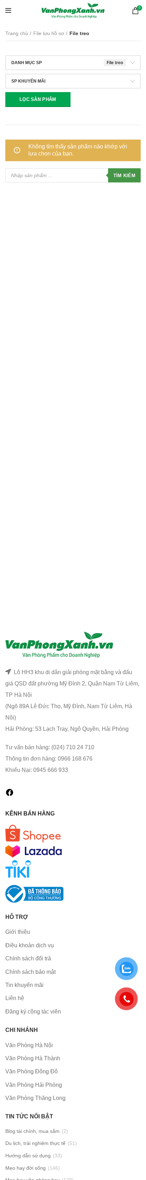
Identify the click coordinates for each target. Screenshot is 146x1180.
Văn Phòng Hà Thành (32, 1058)
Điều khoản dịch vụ (29, 945)
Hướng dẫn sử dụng (28, 1155)
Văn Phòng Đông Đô (31, 1071)
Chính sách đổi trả (28, 958)
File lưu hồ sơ (48, 33)
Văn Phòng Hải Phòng (33, 1085)
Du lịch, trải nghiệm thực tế (35, 1143)
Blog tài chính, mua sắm (32, 1131)
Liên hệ (14, 998)
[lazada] (33, 851)
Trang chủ (16, 33)
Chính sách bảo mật (30, 972)
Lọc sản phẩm (37, 99)
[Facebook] (9, 795)
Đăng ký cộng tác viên (33, 1012)
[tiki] (33, 833)
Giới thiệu (17, 932)
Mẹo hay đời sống (25, 1168)
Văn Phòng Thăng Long (35, 1098)
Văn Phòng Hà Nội (29, 1045)
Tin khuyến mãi (24, 985)
